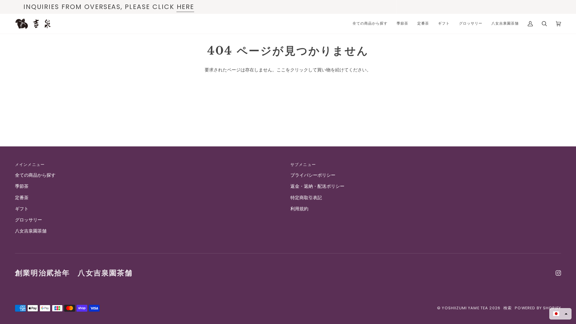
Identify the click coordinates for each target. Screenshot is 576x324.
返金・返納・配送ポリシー (317, 186)
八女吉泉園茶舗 (30, 231)
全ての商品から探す (35, 175)
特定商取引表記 (306, 198)
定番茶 (21, 198)
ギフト (21, 209)
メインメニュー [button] (30, 164)
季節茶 (21, 186)
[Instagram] (558, 273)
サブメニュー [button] (303, 164)
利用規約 (299, 209)
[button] (560, 313)
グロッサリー (28, 220)
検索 (507, 307)
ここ (281, 70)
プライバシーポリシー (312, 175)
